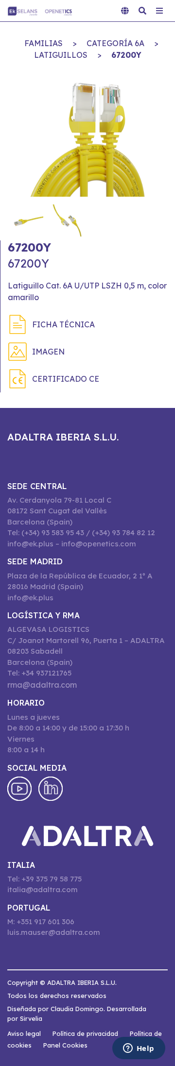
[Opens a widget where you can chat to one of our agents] (138, 1049)
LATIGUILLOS (61, 55)
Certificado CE (65, 379)
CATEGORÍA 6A (115, 43)
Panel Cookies (65, 1045)
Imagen (48, 351)
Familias (43, 43)
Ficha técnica (63, 324)
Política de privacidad (85, 1033)
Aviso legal (24, 1033)
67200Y (126, 55)
